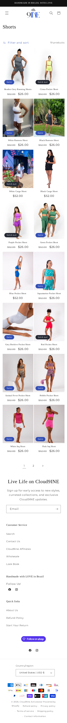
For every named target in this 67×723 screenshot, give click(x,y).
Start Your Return (17, 625)
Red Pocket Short (49, 344)
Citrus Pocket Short (49, 89)
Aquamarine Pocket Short (49, 293)
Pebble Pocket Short (49, 395)
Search (10, 533)
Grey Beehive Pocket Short (18, 344)
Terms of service (25, 711)
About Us (12, 610)
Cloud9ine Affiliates (18, 548)
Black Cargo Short (49, 191)
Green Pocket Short (49, 242)
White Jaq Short (17, 446)
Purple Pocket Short (18, 242)
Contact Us (13, 541)
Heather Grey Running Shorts (18, 89)
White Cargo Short (18, 191)
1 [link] (24, 465)
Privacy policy (48, 706)
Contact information (35, 716)
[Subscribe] (57, 509)
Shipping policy (45, 711)
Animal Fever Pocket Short (17, 395)
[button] (7, 13)
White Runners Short (18, 140)
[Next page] (42, 465)
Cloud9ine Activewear (31, 702)
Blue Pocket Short (17, 293)
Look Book (12, 564)
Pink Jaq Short (49, 446)
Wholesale (12, 556)
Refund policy (30, 706)
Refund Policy (15, 617)
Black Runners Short (49, 140)
